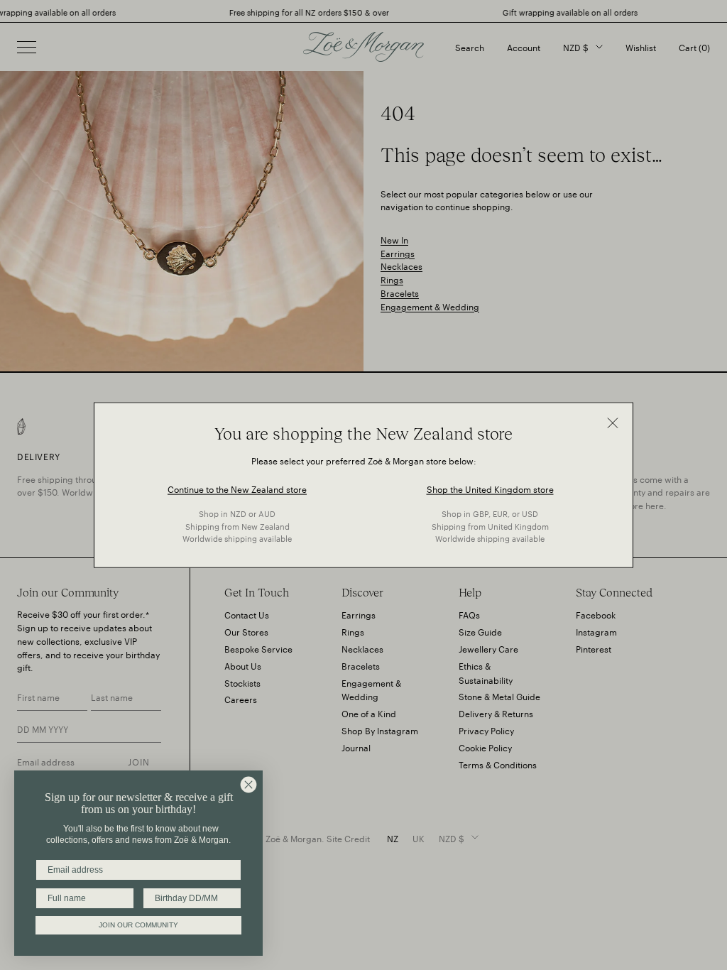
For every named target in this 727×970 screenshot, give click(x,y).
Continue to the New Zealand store (237, 488)
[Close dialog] (248, 784)
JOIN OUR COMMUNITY (138, 925)
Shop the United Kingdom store (490, 488)
